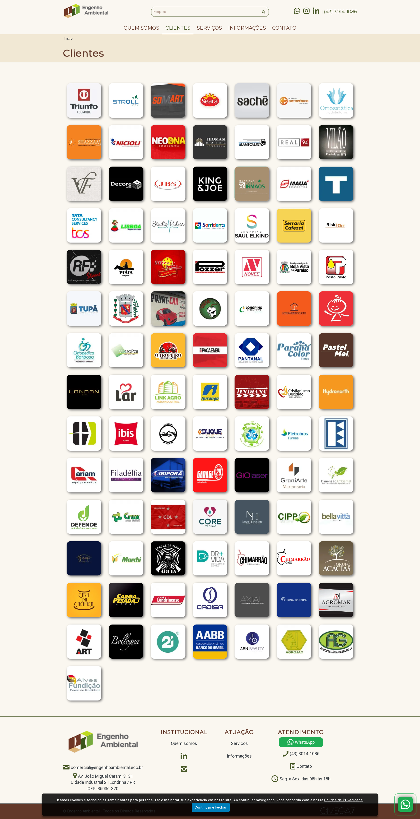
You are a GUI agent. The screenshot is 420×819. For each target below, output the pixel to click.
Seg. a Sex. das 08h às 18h (305, 779)
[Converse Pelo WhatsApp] (405, 804)
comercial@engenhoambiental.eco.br (107, 767)
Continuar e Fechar (211, 807)
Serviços (239, 743)
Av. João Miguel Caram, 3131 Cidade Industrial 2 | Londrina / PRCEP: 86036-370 (103, 782)
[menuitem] (141, 28)
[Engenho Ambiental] (86, 11)
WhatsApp (305, 742)
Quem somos (184, 743)
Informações (239, 756)
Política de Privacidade (343, 800)
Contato (304, 766)
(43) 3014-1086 (304, 753)
